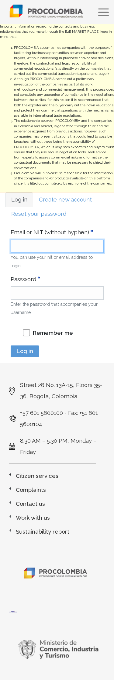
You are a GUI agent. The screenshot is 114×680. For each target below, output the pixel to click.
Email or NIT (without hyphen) (50, 232)
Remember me (53, 333)
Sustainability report (42, 531)
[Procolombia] (55, 568)
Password (23, 279)
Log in (19, 199)
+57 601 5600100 (41, 413)
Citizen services (37, 476)
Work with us (33, 518)
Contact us (30, 504)
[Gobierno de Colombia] (57, 649)
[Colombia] (57, 612)
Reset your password (38, 214)
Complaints (31, 490)
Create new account (65, 199)
